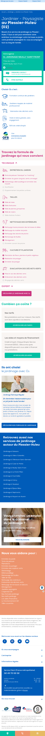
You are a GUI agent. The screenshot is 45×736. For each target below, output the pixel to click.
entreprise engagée (18, 136)
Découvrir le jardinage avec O (16, 293)
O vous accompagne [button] (10, 650)
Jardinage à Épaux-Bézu (12, 488)
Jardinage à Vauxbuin (11, 484)
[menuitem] (7, 733)
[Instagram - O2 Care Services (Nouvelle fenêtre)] (12, 641)
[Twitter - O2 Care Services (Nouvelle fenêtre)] (20, 641)
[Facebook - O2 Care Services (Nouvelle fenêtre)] (5, 641)
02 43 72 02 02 (29, 626)
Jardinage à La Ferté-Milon (13, 472)
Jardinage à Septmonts (11, 492)
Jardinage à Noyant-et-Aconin (14, 496)
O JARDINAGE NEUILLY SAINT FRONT (21, 57)
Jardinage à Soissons (11, 451)
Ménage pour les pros (7, 1)
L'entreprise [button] (6, 655)
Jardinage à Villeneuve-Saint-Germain (17, 459)
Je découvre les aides (22, 355)
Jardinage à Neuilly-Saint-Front (14, 468)
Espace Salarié (23, 1)
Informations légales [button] (10, 661)
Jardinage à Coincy (10, 480)
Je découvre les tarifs (22, 325)
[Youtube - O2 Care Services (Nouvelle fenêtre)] (27, 641)
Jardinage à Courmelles (11, 476)
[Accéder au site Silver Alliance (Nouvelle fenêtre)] (38, 709)
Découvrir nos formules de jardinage (19, 425)
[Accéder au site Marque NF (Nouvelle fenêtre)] (7, 709)
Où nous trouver (8, 699)
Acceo (25, 690)
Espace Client (36, 1)
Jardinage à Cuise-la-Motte (13, 464)
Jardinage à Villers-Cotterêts (13, 455)
